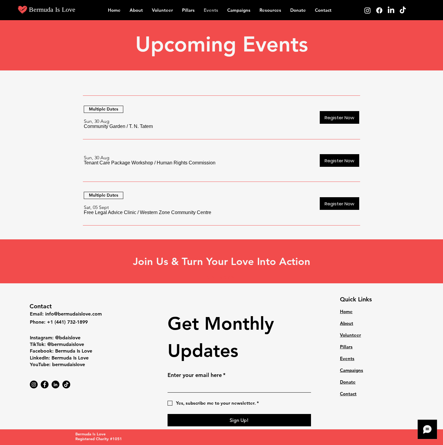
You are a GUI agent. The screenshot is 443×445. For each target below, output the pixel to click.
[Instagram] (367, 10)
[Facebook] (379, 10)
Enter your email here (196, 375)
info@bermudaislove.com (73, 314)
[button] (104, 126)
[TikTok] (403, 10)
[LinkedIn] (391, 10)
